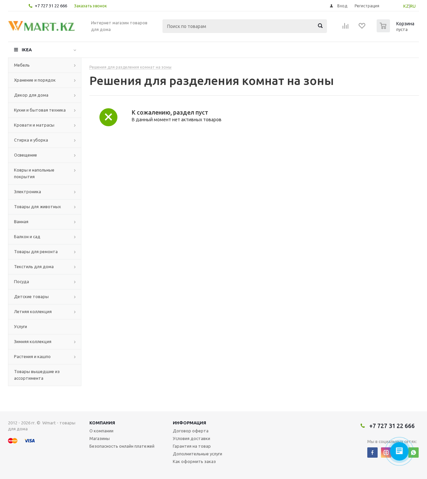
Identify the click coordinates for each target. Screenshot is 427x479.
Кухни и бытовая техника (40, 110)
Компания (102, 422)
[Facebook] (372, 452)
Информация (189, 422)
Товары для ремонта (36, 251)
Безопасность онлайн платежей (121, 446)
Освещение (25, 155)
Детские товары (31, 296)
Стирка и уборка (31, 140)
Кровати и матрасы (34, 125)
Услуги (20, 326)
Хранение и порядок (35, 80)
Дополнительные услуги (197, 453)
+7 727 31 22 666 (51, 5)
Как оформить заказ (194, 461)
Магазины (99, 438)
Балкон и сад (27, 236)
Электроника (27, 191)
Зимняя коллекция (32, 341)
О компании (101, 430)
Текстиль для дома (34, 266)
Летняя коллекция (33, 311)
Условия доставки (191, 438)
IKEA (27, 49)
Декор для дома (31, 95)
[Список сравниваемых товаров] (346, 28)
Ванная (21, 221)
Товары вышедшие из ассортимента (37, 374)
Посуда (21, 281)
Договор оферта (190, 430)
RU (413, 6)
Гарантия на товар (192, 446)
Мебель (22, 65)
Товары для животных (37, 206)
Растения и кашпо (32, 356)
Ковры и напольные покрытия (34, 173)
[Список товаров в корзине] (396, 30)
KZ (406, 6)
